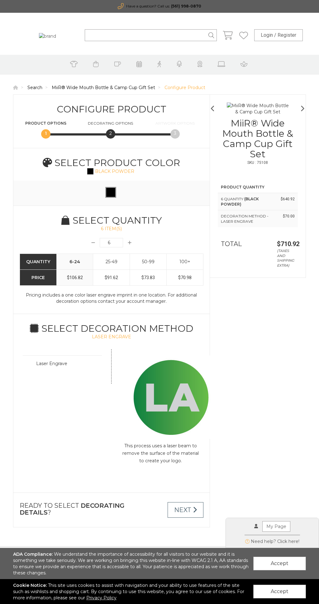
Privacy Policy (101, 598)
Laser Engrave (51, 363)
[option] (258, 108)
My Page (276, 526)
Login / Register (278, 35)
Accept (279, 563)
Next (183, 510)
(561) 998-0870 (186, 6)
